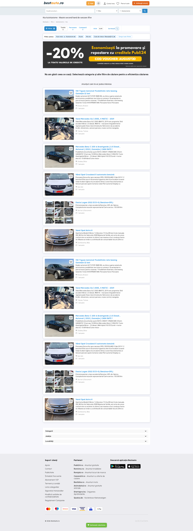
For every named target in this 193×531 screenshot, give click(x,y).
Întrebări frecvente (53, 476)
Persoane (73, 28)
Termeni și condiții (52, 483)
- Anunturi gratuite (86, 465)
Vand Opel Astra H (84, 230)
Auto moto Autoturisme (65, 36)
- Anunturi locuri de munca (90, 472)
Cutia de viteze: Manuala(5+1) (103, 36)
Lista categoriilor (52, 487)
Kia (80, 36)
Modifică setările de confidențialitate (53, 495)
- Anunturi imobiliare (87, 469)
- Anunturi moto (86, 482)
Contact (48, 469)
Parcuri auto (125, 3)
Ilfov (87, 36)
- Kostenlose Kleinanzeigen (90, 498)
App (91, 3)
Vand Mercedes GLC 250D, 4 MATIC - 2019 (95, 119)
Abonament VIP (52, 480)
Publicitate (49, 472)
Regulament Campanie (55, 500)
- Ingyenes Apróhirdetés (84, 493)
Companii (83, 28)
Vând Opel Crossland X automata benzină (95, 174)
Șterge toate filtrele (125, 36)
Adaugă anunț (142, 3)
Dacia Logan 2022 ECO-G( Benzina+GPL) (94, 202)
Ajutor (47, 465)
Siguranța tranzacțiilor (54, 491)
